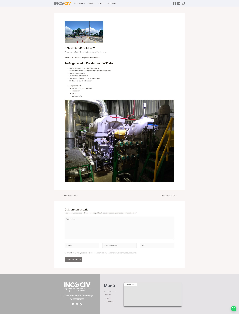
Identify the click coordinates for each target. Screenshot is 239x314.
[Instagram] (183, 3)
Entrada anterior (69, 195)
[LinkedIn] (178, 3)
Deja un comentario (72, 52)
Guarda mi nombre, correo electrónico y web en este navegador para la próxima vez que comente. (102, 253)
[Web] (157, 246)
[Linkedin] (73, 304)
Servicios (91, 3)
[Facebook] (174, 3)
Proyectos (100, 3)
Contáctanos (111, 3)
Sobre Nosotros (79, 3)
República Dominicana (88, 52)
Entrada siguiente (169, 195)
